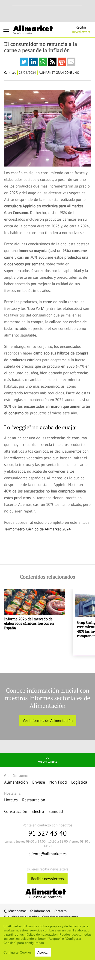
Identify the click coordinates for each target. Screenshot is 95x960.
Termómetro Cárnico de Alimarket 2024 (37, 529)
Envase (38, 782)
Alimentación (16, 782)
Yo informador (40, 911)
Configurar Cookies (17, 952)
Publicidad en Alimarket (21, 917)
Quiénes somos (15, 911)
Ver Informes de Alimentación (48, 720)
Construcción (15, 811)
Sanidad (55, 811)
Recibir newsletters (47, 878)
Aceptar (43, 952)
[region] (47, 938)
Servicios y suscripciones (60, 917)
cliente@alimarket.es (48, 853)
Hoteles (11, 799)
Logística (79, 782)
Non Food (58, 782)
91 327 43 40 (47, 832)
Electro (38, 811)
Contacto (60, 911)
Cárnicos (10, 72)
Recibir (81, 29)
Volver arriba (47, 762)
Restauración (33, 799)
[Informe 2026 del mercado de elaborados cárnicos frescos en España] (34, 622)
